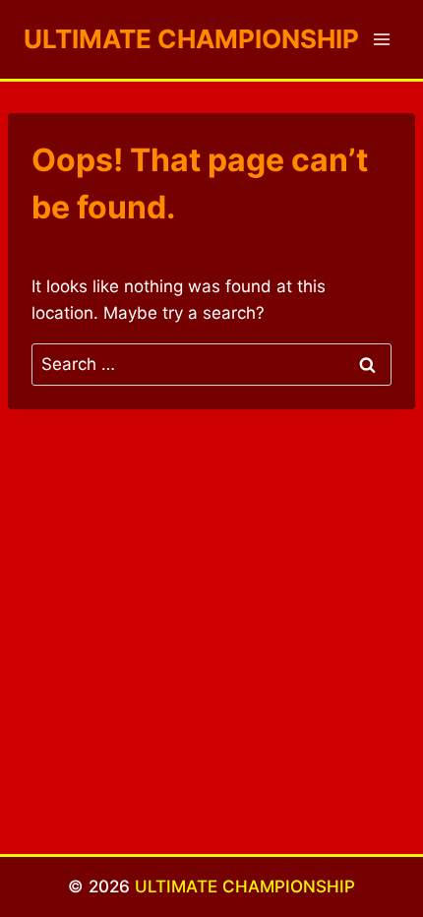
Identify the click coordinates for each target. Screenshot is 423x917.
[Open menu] (381, 39)
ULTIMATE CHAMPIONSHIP (245, 886)
